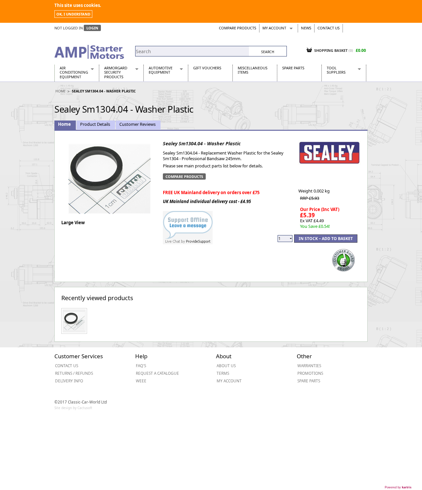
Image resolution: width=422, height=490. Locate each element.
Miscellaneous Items (252, 70)
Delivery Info (69, 380)
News (306, 27)
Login (92, 27)
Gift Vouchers (207, 67)
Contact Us (328, 27)
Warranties (309, 365)
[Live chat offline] (188, 224)
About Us (226, 365)
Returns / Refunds (74, 373)
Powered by (398, 487)
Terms (223, 373)
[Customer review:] (343, 259)
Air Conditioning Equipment (74, 72)
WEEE (141, 380)
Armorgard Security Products (115, 72)
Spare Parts (293, 67)
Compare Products (237, 27)
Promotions (310, 373)
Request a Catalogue (157, 373)
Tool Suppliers (336, 70)
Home (60, 91)
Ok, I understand (73, 14)
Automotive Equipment (160, 70)
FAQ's (141, 365)
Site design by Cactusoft (73, 407)
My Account (274, 27)
